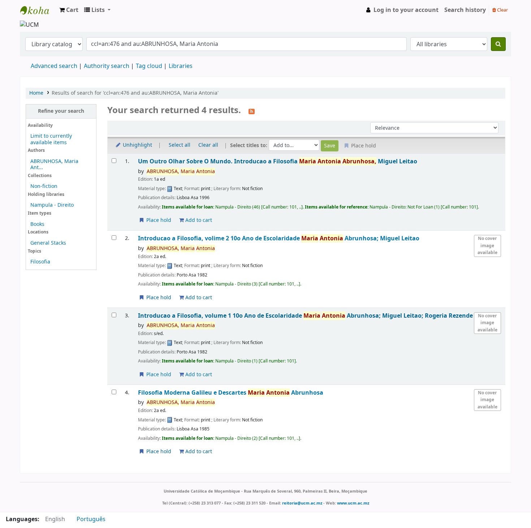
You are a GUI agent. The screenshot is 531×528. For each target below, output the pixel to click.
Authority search (106, 66)
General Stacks (48, 243)
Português (91, 519)
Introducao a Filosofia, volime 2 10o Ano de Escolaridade (278, 238)
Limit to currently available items (51, 139)
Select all (179, 145)
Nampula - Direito (52, 205)
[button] (68, 10)
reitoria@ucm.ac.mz (302, 503)
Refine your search (61, 111)
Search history (465, 10)
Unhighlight (136, 145)
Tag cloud (149, 66)
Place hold (158, 220)
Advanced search (54, 66)
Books (37, 224)
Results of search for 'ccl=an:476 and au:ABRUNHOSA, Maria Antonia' (135, 93)
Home (36, 93)
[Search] (498, 44)
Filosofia (40, 262)
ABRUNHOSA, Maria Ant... (54, 164)
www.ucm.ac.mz (353, 503)
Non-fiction (43, 186)
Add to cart (198, 220)
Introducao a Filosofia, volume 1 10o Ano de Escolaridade (305, 315)
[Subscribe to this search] (251, 111)
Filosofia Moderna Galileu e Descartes (230, 392)
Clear (502, 10)
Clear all (208, 145)
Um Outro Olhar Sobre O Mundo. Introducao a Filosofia (277, 161)
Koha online (38, 10)
